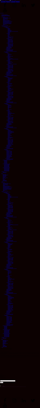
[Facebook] (5, 7)
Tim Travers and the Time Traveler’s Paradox (12, 229)
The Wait (9, 89)
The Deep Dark (9, 253)
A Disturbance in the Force (10, 243)
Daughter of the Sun (10, 54)
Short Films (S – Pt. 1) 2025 (10, 43)
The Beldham (9, 59)
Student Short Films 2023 (9, 98)
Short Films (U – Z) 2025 (10, 46)
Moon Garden (9, 279)
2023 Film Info (6, 242)
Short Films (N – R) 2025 (10, 42)
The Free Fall (9, 134)
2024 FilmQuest (5, 217)
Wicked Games (9, 138)
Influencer (9, 112)
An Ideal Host (9, 130)
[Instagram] (14, 7)
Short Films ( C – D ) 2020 (9, 151)
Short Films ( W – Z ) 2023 (10, 263)
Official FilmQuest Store (5, 25)
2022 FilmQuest (5, 103)
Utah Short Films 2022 (8, 289)
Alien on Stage (9, 295)
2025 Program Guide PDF (7, 164)
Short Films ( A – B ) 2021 (10, 139)
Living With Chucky (10, 278)
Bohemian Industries (5, 346)
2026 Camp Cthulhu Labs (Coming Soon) (7, 22)
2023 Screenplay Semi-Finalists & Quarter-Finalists (11, 268)
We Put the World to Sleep (10, 203)
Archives (2, 191)
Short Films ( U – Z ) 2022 (10, 288)
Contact (2, 181)
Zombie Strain (9, 90)
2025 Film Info (7, 27)
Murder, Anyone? (9, 114)
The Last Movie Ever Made (10, 254)
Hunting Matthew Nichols (10, 56)
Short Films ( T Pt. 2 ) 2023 (10, 96)
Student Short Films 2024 (9, 72)
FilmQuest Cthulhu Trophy (5, 340)
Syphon (8, 36)
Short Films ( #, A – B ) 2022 (11, 117)
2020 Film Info (6, 315)
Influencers (9, 32)
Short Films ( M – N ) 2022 (10, 119)
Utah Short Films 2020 (8, 155)
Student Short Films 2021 (9, 310)
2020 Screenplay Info (7, 158)
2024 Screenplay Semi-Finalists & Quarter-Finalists (11, 75)
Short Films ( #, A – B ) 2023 (11, 257)
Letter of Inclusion (4, 341)
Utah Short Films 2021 (8, 145)
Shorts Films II (7, 68)
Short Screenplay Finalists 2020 (9, 159)
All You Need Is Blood (10, 78)
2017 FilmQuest (5, 161)
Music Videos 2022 (8, 290)
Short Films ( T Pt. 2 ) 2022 (10, 122)
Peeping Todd (9, 201)
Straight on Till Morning (10, 58)
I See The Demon (9, 197)
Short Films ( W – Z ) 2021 (10, 144)
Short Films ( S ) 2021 (10, 308)
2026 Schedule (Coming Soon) (6, 187)
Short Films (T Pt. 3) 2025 (10, 45)
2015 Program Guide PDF (6, 170)
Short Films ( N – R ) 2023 (10, 94)
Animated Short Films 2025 (9, 213)
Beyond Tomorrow (10, 106)
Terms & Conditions (5, 180)
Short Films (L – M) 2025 (10, 207)
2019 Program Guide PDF (6, 168)
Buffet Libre (9, 29)
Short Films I (7, 38)
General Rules (4, 345)
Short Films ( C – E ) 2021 (10, 305)
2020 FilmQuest (5, 149)
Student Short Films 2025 (9, 47)
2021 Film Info (6, 294)
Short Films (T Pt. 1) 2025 (10, 44)
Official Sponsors (4, 172)
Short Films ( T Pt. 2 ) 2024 (10, 70)
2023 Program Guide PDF (6, 165)
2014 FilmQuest (5, 163)
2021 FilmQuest (5, 128)
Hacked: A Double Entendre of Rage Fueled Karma (13, 31)
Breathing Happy (9, 107)
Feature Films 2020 (8, 150)
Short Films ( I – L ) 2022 (10, 284)
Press (2, 173)
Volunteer (4, 19)
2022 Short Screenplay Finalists (9, 127)
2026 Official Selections (5, 17)
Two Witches (9, 136)
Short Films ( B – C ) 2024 (10, 65)
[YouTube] (5, 407)
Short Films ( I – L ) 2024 (10, 67)
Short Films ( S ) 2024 (10, 69)
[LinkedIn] (23, 7)
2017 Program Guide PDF (6, 169)
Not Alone (9, 299)
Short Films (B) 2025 (10, 39)
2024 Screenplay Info (7, 239)
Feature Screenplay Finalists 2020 (9, 324)
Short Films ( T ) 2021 (10, 143)
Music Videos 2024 (8, 73)
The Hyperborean (9, 88)
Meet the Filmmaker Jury (5, 177)
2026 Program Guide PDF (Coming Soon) (7, 188)
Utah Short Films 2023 (8, 264)
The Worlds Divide (10, 63)
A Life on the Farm (10, 105)
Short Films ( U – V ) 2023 (10, 97)
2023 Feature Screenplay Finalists (9, 101)
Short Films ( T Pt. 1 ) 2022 (10, 121)
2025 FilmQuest (5, 192)
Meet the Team (4, 178)
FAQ (3, 344)
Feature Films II (8, 33)
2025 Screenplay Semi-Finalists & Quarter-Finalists (11, 51)
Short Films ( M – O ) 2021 (10, 141)
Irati (8, 84)
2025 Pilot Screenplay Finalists (9, 50)
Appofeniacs (9, 28)
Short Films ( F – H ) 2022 (10, 118)
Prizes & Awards (4, 176)
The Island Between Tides (10, 62)
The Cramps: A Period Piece (10, 202)
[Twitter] (33, 7)
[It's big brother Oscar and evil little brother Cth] (6, 392)
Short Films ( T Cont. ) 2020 (9, 154)
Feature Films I (7, 77)
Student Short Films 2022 (9, 123)
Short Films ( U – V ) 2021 (10, 309)
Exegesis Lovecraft (10, 109)
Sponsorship (3, 171)
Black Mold (9, 79)
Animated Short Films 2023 (9, 99)
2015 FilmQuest (5, 162)
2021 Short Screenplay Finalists (9, 314)
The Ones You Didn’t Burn (10, 115)
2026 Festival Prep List (5, 18)
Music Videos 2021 (8, 146)
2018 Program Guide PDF (6, 334)
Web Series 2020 (8, 157)
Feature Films (7, 129)
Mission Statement (4, 175)
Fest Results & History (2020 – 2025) (6, 26)
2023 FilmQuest (5, 76)
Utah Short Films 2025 (8, 212)
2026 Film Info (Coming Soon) (6, 20)
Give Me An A (9, 111)
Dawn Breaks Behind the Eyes (11, 131)
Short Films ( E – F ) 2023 (10, 258)
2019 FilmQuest (5, 160)
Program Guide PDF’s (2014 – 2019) (6, 167)
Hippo (8, 248)
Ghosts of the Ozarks (10, 298)
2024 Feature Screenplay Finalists (9, 74)
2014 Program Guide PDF (6, 336)
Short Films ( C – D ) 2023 (10, 92)
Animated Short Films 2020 (9, 156)
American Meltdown (10, 244)
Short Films (7, 304)
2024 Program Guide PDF (6, 330)
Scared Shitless (9, 57)
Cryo (8, 274)
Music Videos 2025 (8, 48)
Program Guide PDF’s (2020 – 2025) (6, 329)
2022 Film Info (6, 269)
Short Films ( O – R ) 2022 (10, 120)
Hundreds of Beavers (10, 249)
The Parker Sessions (10, 135)
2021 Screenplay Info (7, 147)
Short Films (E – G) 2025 (10, 206)
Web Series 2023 (8, 100)
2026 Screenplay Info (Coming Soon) (7, 186)
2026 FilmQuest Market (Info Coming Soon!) (7, 21)
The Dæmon (9, 227)
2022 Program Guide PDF (6, 331)
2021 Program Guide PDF (6, 166)
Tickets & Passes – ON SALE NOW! (7, 183)
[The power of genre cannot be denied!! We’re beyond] (20, 390)
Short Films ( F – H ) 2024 (10, 232)
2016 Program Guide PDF (6, 335)
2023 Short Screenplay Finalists (9, 102)
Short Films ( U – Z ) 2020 (9, 320)
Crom (8, 108)
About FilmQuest (4, 174)
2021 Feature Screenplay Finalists (9, 148)
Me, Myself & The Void (10, 85)
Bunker (8, 273)
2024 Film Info (6, 52)
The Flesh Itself (9, 37)
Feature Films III (8, 60)
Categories (4, 179)
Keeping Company (10, 133)
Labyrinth (9, 34)
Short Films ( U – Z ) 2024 (10, 71)
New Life (9, 87)
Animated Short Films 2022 (9, 124)
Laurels (4, 24)
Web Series (7, 125)
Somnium (9, 223)
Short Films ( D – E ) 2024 (10, 66)
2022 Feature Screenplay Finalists (9, 126)
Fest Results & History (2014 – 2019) (6, 325)
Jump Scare (9, 198)
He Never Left (9, 247)
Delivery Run (9, 55)
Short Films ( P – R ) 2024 (10, 234)
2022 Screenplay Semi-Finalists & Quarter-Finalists (11, 293)
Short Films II (7, 208)
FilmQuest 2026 (3, 182)
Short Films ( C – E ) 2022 (10, 283)
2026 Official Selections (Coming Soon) (5, 15)
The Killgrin (9, 228)
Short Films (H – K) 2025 (10, 41)
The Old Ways (9, 300)
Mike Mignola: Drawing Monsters (11, 113)
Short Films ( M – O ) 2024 (10, 233)
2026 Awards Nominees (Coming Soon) (7, 23)
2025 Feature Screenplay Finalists (9, 49)
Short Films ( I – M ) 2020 (9, 152)
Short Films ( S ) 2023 (10, 95)
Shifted (8, 280)
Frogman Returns (9, 196)
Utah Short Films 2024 (8, 237)
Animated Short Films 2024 (9, 238)
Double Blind (9, 80)
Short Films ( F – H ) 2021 (10, 140)
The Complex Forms (10, 61)
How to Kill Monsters (10, 83)
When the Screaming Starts (10, 303)
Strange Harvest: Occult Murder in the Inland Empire (13, 224)
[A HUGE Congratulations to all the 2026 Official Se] (33, 397)
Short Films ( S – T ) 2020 (9, 319)
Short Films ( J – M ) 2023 (10, 259)
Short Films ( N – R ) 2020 (9, 153)
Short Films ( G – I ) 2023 (10, 93)
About (2, 339)
